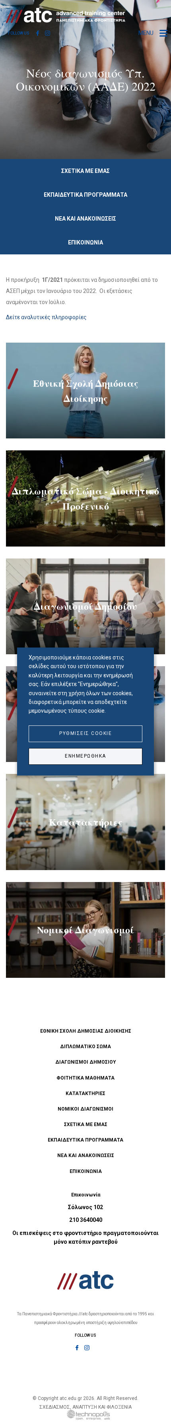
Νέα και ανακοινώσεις (85, 1155)
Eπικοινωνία (85, 242)
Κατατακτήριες (85, 822)
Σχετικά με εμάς (85, 1124)
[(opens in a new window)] (37, 33)
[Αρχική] (65, 15)
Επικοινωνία (86, 1171)
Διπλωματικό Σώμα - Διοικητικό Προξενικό (85, 498)
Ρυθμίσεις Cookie (85, 733)
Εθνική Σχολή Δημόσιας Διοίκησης (85, 390)
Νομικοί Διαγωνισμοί (85, 929)
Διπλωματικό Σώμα (85, 1046)
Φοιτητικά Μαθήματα (85, 1078)
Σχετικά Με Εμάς (85, 171)
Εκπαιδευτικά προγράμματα (85, 1140)
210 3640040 (85, 1220)
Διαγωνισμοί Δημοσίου (85, 606)
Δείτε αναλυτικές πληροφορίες (46, 317)
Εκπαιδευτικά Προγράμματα (85, 195)
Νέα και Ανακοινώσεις (85, 218)
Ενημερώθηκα (85, 756)
